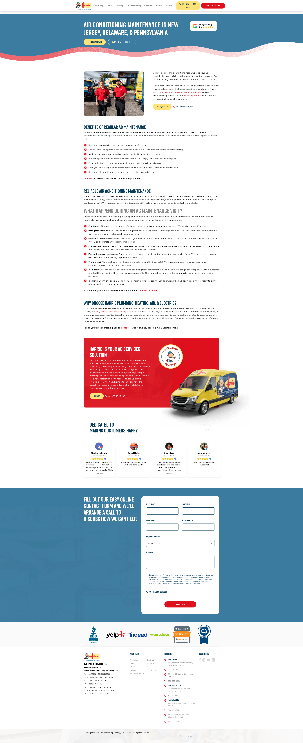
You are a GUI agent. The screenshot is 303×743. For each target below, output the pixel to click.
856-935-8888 (174, 670)
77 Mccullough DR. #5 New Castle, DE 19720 (179, 688)
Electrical (148, 6)
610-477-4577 (173, 710)
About (159, 6)
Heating (119, 6)
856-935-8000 (174, 681)
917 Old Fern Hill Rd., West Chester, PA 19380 (179, 716)
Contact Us (151, 670)
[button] (203, 26)
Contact (168, 6)
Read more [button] (99, 473)
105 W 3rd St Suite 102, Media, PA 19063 (182, 703)
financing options (192, 96)
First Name (150, 504)
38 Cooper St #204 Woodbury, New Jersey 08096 (180, 662)
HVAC (132, 667)
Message (149, 552)
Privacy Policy (186, 736)
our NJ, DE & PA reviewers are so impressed (179, 92)
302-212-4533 (173, 695)
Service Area (152, 667)
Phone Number (187, 520)
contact (125, 328)
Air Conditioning (133, 6)
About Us (151, 663)
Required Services (153, 536)
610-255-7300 (174, 721)
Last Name (186, 504)
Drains (110, 6)
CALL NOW (189, 6)
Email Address (151, 520)
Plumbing (99, 6)
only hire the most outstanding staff (113, 312)
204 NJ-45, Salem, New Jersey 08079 (180, 675)
